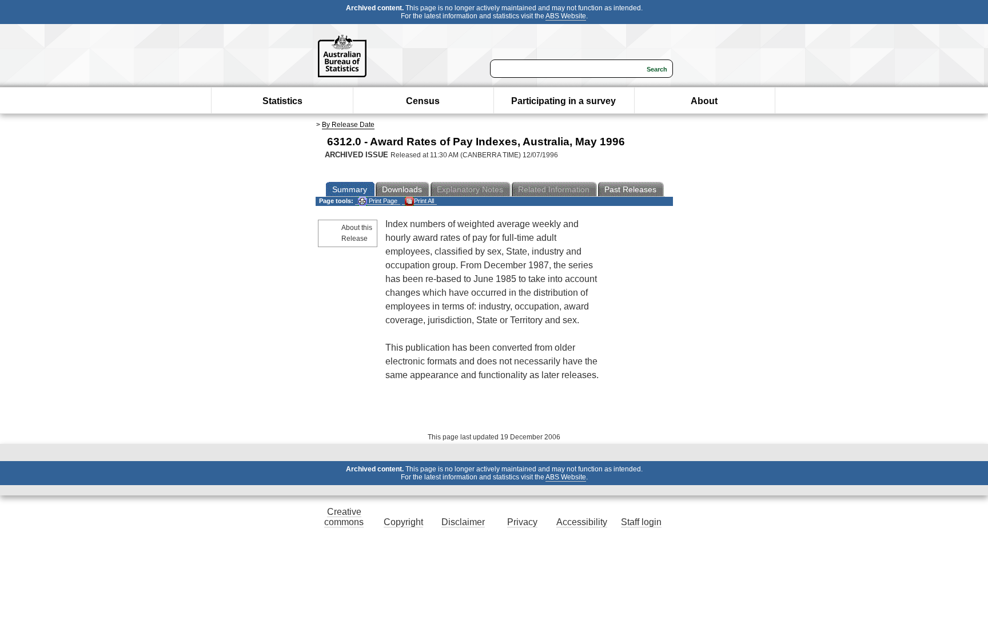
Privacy (522, 522)
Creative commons (344, 517)
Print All (424, 200)
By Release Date (348, 125)
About (704, 101)
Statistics (282, 101)
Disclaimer (463, 522)
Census (423, 101)
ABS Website (565, 16)
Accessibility (581, 522)
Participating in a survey (563, 101)
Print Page (382, 200)
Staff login (641, 522)
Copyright (403, 522)
